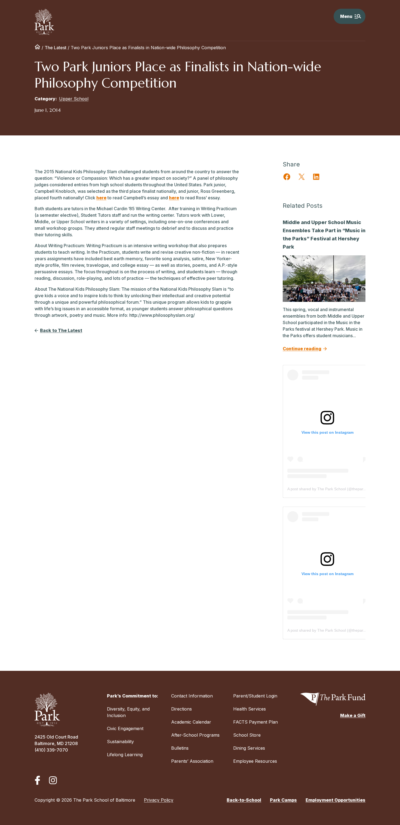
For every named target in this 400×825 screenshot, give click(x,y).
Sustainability (120, 741)
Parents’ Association (192, 761)
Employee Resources (255, 761)
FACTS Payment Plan (255, 722)
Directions (181, 709)
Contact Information (192, 696)
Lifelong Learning (125, 754)
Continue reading (302, 348)
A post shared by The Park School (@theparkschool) (332, 489)
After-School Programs (195, 735)
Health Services (249, 709)
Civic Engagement (125, 728)
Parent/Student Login (255, 696)
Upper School (73, 98)
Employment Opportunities (335, 800)
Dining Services (249, 748)
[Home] (37, 47)
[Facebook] (37, 780)
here (101, 197)
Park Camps (283, 800)
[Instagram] (53, 780)
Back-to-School (244, 800)
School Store (247, 735)
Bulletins (180, 748)
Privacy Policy (158, 800)
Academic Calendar (191, 722)
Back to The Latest (61, 330)
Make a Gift (352, 715)
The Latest (55, 47)
